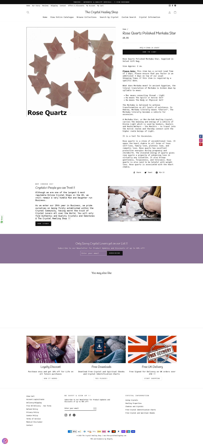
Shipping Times (130, 78)
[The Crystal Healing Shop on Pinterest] (74, 415)
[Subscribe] (95, 408)
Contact (63, 5)
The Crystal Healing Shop (101, 12)
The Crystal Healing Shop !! (54, 218)
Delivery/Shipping (34, 403)
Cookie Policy (32, 415)
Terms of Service (33, 419)
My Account (90, 5)
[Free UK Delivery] (152, 349)
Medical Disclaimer (34, 422)
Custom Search (129, 17)
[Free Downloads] (101, 349)
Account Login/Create (35, 399)
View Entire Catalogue (62, 17)
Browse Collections (87, 17)
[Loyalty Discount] (50, 349)
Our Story (36, 5)
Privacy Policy (32, 412)
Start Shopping (152, 378)
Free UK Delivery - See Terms (38, 406)
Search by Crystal (109, 17)
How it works (50, 378)
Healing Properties (134, 403)
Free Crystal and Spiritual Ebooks (140, 413)
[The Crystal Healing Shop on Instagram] (66, 415)
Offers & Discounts (76, 5)
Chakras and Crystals (134, 406)
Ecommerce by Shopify (104, 439)
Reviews (45, 5)
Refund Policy (32, 409)
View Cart (30, 396)
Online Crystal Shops (59, 195)
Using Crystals (132, 400)
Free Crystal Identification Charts (141, 410)
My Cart (100, 5)
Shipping (54, 5)
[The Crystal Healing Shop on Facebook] (70, 415)
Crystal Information (149, 17)
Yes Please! (101, 378)
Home (28, 5)
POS (92, 439)
